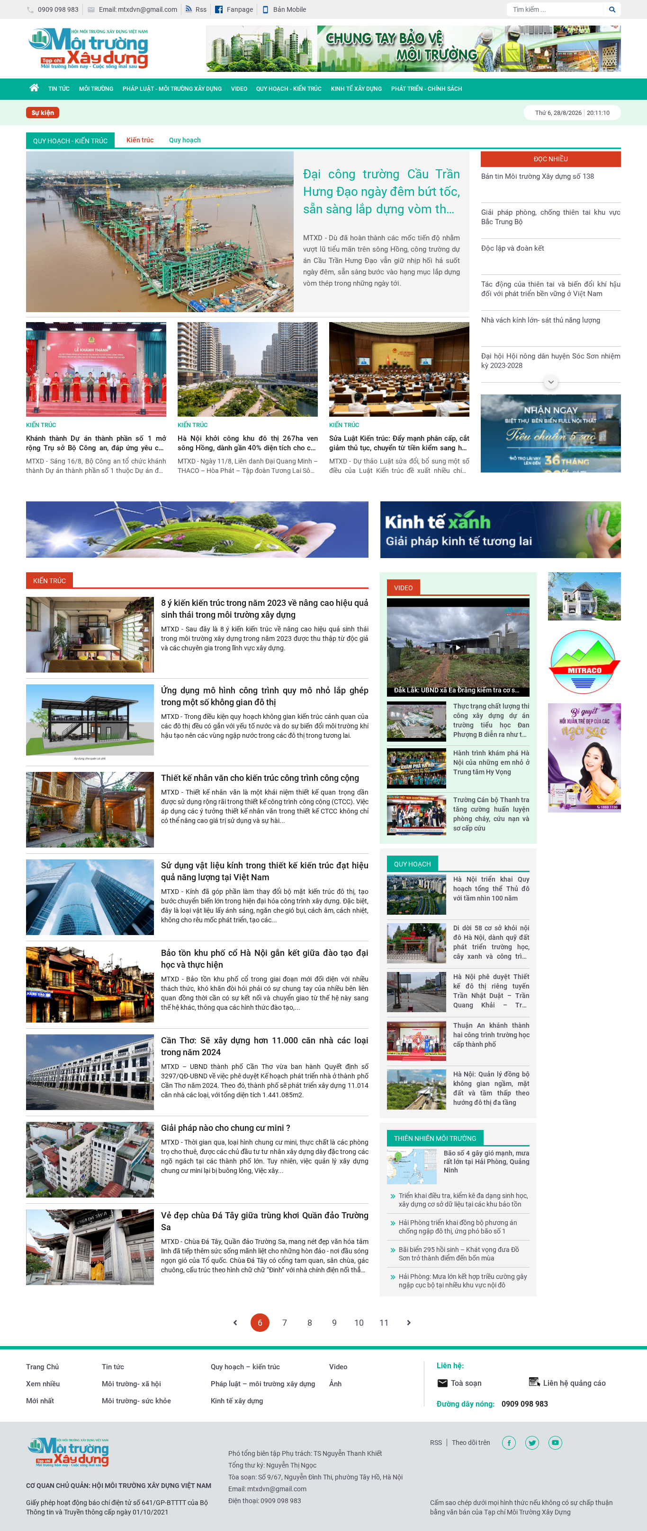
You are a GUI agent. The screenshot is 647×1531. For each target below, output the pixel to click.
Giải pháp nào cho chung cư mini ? (225, 1128)
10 (359, 1323)
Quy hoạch (185, 140)
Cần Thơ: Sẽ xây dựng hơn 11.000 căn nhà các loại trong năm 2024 (264, 1046)
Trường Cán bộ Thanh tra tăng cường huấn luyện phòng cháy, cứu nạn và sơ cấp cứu (491, 814)
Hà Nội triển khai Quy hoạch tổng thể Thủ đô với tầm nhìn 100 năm (491, 888)
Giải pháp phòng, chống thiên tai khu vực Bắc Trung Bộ (550, 183)
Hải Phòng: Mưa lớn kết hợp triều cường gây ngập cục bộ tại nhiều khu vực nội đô (463, 1281)
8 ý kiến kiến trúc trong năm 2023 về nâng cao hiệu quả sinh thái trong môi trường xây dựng (264, 609)
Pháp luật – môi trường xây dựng (263, 1384)
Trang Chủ (42, 1367)
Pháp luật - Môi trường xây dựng (172, 89)
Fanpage (240, 9)
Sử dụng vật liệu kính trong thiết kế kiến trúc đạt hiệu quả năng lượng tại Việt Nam (264, 871)
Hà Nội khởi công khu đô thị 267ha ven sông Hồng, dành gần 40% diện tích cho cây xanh (248, 443)
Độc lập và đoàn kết (512, 214)
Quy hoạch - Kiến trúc (289, 89)
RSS (436, 1442)
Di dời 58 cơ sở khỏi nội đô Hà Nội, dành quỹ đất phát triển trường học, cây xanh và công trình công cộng (491, 942)
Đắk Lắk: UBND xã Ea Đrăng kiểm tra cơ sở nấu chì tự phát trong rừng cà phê (456, 690)
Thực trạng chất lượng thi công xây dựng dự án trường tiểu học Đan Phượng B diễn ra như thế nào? (491, 720)
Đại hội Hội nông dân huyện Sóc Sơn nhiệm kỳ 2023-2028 (550, 326)
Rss (201, 9)
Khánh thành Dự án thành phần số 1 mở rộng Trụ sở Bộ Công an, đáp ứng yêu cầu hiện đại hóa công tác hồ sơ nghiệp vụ (96, 443)
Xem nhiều (43, 1384)
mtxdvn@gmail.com (276, 1489)
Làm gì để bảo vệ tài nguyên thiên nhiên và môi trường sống (550, 362)
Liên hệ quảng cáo (574, 1383)
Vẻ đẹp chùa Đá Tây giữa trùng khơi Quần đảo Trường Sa (264, 1221)
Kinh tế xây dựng (356, 89)
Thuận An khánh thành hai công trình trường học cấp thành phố (491, 1035)
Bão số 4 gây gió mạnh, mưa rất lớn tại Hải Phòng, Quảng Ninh (487, 1161)
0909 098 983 (58, 9)
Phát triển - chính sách (426, 89)
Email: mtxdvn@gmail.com (138, 9)
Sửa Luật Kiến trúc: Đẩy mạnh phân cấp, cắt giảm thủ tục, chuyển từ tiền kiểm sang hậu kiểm (399, 443)
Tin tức (113, 1367)
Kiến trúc (139, 140)
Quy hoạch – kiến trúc (245, 1367)
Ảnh (335, 1384)
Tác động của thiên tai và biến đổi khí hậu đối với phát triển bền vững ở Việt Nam (550, 254)
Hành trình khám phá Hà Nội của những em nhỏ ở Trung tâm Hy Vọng (491, 762)
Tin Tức (59, 89)
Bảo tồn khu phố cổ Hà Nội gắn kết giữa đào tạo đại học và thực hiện (264, 959)
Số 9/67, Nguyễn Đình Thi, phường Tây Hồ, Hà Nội (330, 1477)
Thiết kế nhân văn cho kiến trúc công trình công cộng (260, 778)
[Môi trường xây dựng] (87, 48)
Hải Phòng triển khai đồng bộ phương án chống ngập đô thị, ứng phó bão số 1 (458, 1227)
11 (384, 1323)
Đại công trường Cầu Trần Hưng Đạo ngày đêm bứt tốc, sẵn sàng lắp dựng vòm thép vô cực (381, 192)
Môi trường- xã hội (131, 1384)
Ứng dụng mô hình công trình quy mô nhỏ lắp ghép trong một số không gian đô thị (264, 696)
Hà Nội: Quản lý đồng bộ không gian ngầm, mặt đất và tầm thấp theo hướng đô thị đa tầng (491, 1088)
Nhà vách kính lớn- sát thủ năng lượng (540, 285)
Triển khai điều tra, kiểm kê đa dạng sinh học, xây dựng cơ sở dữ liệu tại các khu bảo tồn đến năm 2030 (463, 1200)
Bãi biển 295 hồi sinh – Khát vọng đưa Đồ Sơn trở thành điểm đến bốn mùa (459, 1254)
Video (239, 89)
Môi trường (96, 89)
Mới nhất (40, 1401)
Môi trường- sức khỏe (136, 1401)
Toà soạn (466, 1383)
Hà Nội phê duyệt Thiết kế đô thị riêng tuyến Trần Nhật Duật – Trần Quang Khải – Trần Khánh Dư (491, 991)
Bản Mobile (289, 9)
